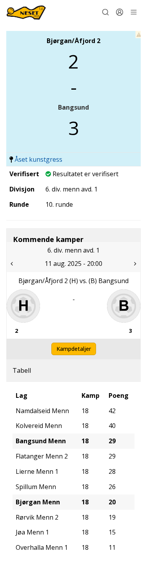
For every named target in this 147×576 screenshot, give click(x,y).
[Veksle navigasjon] (134, 12)
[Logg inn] (120, 12)
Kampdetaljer (73, 348)
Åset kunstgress (38, 159)
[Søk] (105, 12)
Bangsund (73, 107)
